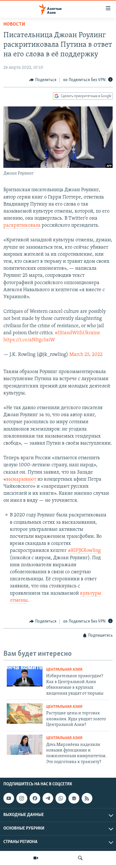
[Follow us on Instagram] (21, 798)
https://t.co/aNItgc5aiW (29, 340)
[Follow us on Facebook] (35, 798)
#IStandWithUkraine (77, 333)
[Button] (42, 80)
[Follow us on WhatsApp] (60, 798)
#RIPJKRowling (84, 550)
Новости (14, 24)
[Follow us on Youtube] (8, 798)
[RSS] (87, 798)
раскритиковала (22, 225)
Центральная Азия (64, 670)
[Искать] (80, 858)
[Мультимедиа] (35, 858)
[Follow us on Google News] (73, 798)
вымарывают (21, 479)
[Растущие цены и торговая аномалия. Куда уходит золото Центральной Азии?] (25, 713)
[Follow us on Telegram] (48, 798)
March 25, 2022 (85, 354)
